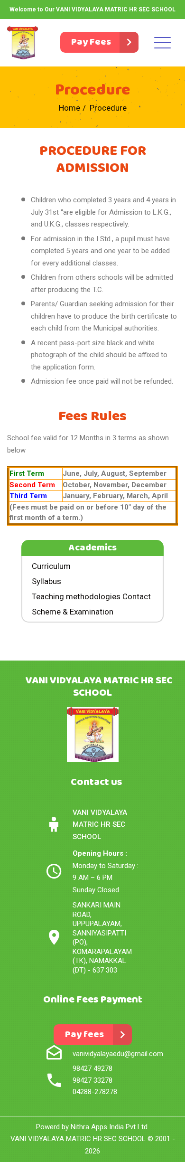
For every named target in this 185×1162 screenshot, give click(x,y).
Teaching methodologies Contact (91, 596)
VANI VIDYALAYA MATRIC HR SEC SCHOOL (78, 1138)
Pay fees (84, 1034)
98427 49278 (92, 1068)
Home (69, 108)
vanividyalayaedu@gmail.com (118, 1053)
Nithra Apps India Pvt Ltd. (110, 1127)
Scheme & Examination (72, 611)
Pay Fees (91, 42)
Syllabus (46, 581)
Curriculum (51, 566)
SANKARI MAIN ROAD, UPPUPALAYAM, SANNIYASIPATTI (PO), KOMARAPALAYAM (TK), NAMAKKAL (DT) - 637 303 (102, 937)
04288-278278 (95, 1091)
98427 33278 (92, 1080)
